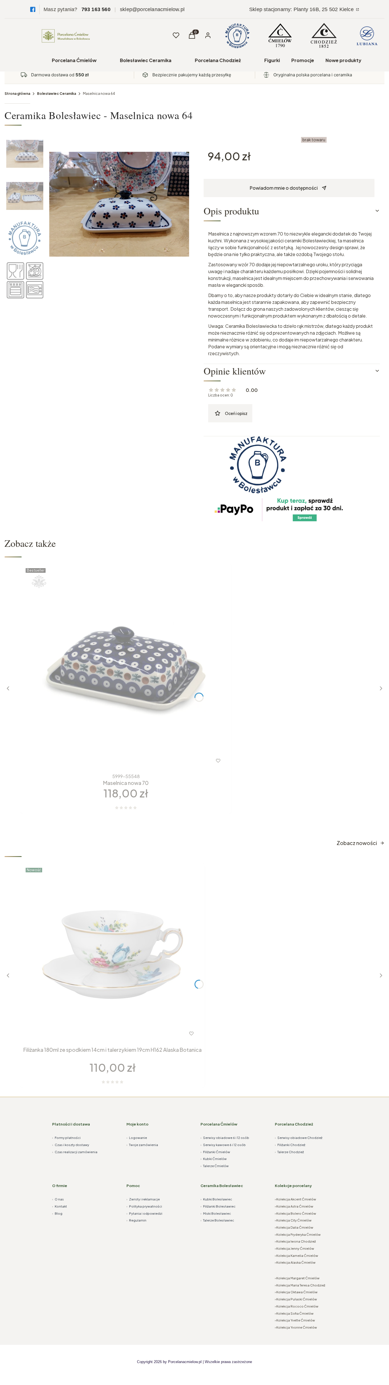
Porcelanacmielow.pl (185, 1362)
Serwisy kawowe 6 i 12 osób (223, 1145)
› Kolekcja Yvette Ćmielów (295, 1320)
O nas (58, 1199)
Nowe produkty (343, 60)
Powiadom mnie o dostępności (284, 188)
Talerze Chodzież (289, 1152)
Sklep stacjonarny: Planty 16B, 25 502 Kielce (302, 9)
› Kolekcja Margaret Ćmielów (297, 1278)
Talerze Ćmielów (214, 1166)
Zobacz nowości (357, 843)
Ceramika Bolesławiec (221, 1185)
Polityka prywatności (144, 1206)
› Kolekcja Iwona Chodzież (295, 1241)
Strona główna (17, 93)
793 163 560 (95, 9)
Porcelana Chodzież (218, 60)
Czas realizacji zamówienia (74, 1152)
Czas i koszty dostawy (70, 1145)
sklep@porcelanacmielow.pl (152, 9)
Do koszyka (101, 1033)
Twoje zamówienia (142, 1145)
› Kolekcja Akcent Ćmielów (295, 1199)
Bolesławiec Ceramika (145, 60)
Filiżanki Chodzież (290, 1145)
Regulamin (136, 1220)
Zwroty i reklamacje (143, 1199)
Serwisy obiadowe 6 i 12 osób (224, 1137)
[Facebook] (32, 9)
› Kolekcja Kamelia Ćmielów (296, 1255)
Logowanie (136, 1137)
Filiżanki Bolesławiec (218, 1206)
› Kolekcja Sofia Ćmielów (294, 1313)
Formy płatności (66, 1137)
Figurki (272, 60)
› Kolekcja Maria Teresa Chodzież (300, 1285)
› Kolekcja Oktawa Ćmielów (296, 1292)
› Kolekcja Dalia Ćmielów (294, 1227)
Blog (57, 1213)
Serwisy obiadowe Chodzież (298, 1137)
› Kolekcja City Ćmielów (293, 1220)
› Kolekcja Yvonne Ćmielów (296, 1327)
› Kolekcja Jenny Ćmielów (294, 1248)
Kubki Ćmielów (213, 1159)
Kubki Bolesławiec (216, 1199)
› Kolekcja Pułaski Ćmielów (296, 1299)
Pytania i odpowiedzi (144, 1213)
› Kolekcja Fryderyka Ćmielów (298, 1234)
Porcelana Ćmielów (74, 60)
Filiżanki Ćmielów (215, 1152)
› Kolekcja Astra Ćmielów (294, 1206)
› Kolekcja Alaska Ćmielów (295, 1262)
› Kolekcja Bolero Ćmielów (295, 1213)
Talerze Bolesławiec (217, 1220)
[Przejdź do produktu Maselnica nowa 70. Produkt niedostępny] (125, 668)
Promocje (302, 60)
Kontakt (59, 1206)
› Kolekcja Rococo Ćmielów (296, 1306)
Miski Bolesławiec (215, 1213)
